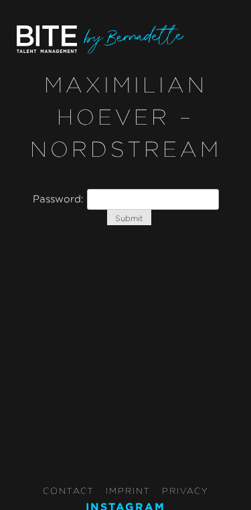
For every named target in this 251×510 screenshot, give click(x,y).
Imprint (128, 490)
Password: (60, 199)
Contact (68, 490)
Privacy (185, 490)
